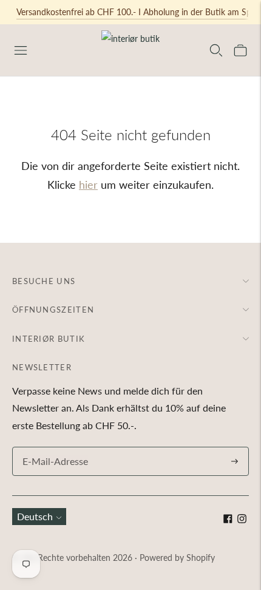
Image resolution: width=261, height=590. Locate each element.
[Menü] (20, 50)
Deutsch (35, 516)
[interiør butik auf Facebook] (227, 519)
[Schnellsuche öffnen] (216, 50)
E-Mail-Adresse (52, 447)
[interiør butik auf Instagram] (241, 519)
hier (88, 184)
